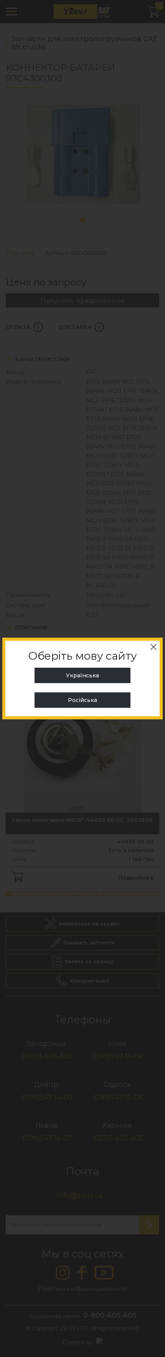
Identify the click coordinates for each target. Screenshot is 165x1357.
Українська (82, 675)
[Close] (153, 647)
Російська (82, 700)
